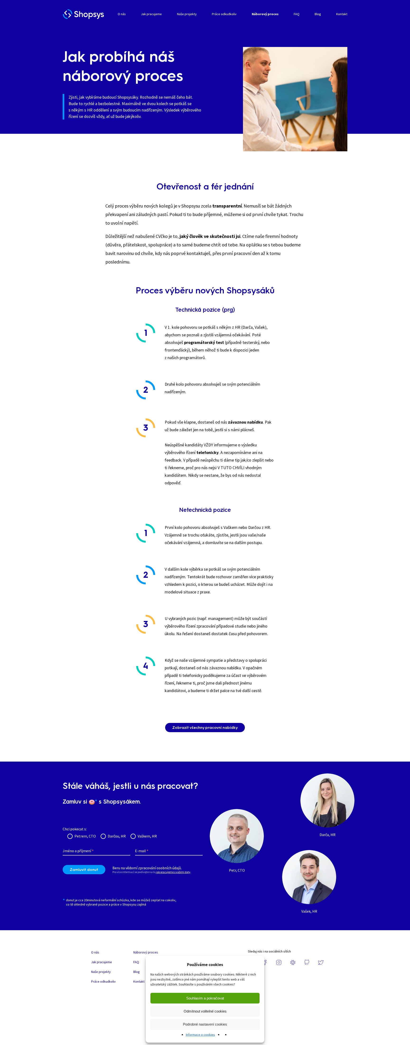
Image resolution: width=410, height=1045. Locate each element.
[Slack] (293, 962)
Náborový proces (265, 14)
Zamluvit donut (84, 869)
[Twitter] (321, 962)
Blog (318, 14)
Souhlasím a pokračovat (205, 998)
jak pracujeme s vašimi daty (173, 872)
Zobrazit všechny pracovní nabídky (205, 727)
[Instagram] (279, 962)
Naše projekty (187, 14)
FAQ (296, 14)
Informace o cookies (200, 1034)
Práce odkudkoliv (224, 14)
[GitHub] (307, 962)
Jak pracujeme (151, 14)
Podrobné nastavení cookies (205, 1024)
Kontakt (341, 14)
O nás (122, 14)
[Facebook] (265, 962)
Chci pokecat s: (75, 829)
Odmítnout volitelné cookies (205, 1011)
